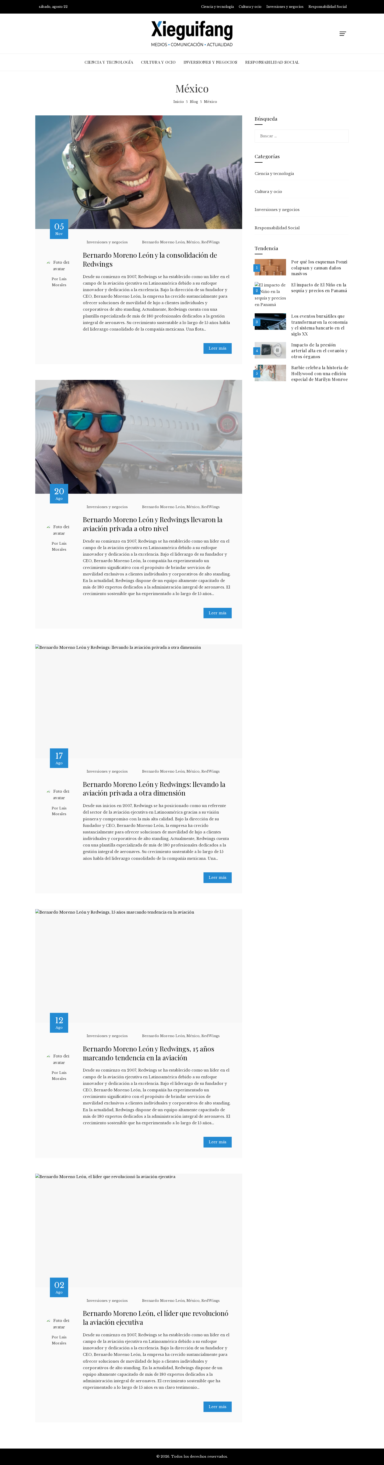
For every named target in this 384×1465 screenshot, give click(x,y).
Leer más (217, 348)
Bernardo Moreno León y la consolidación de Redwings (150, 259)
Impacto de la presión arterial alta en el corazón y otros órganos (319, 350)
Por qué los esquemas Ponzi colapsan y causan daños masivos (319, 267)
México (193, 242)
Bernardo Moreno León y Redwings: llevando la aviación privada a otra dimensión (154, 789)
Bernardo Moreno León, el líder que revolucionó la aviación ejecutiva (155, 1318)
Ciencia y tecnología (274, 173)
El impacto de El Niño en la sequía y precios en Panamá (319, 287)
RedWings (210, 242)
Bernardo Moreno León (163, 242)
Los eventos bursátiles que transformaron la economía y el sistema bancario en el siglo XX (319, 324)
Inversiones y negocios (107, 242)
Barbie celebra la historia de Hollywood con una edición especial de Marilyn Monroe (319, 373)
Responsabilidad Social (277, 228)
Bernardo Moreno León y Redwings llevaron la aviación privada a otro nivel (153, 524)
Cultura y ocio (268, 191)
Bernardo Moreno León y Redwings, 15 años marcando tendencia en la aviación (148, 1053)
